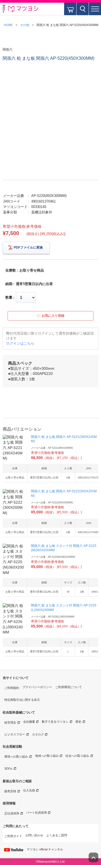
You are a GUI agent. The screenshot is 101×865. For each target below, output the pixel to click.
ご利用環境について (68, 687)
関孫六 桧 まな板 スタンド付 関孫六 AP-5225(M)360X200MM (63, 548)
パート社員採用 (36, 812)
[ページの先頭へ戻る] (93, 857)
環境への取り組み (16, 756)
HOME (8, 25)
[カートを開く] (70, 9)
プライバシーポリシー (37, 687)
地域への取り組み (47, 755)
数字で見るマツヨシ (55, 721)
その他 (24, 25)
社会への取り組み (77, 755)
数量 (8, 297)
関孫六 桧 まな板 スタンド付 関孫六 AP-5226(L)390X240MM (63, 607)
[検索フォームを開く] (82, 9)
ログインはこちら (20, 343)
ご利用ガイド (13, 836)
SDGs (8, 768)
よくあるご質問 (56, 835)
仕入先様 (29, 790)
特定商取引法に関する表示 (22, 699)
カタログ (38, 734)
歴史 (78, 721)
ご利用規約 (11, 687)
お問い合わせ (34, 835)
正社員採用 (11, 813)
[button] (95, 9)
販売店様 (10, 791)
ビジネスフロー (14, 734)
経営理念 (10, 722)
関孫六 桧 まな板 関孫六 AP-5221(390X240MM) (64, 439)
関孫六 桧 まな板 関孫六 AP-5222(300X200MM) (64, 493)
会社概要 (29, 721)
